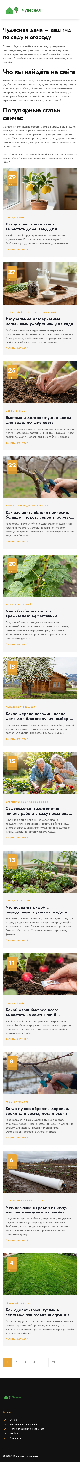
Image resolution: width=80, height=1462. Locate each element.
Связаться (15, 1438)
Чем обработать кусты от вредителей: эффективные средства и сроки (32, 613)
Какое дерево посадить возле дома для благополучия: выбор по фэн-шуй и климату (40, 716)
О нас (13, 1420)
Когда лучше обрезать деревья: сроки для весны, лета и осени (37, 1111)
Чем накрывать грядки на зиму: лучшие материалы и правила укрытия (37, 1210)
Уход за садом (17, 1102)
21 (53, 1362)
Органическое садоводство (27, 802)
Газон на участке (18, 1303)
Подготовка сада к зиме (24, 1201)
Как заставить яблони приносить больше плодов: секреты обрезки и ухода (39, 515)
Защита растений (19, 605)
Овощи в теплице (19, 901)
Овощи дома (15, 218)
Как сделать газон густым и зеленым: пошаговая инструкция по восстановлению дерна (38, 1312)
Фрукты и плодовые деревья (27, 506)
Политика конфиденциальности (27, 1429)
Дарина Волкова (17, 249)
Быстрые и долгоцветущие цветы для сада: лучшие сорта (38, 420)
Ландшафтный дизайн (22, 707)
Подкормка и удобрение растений (31, 312)
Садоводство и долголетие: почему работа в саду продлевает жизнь (39, 811)
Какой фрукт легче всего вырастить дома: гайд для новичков (31, 226)
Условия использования (23, 1424)
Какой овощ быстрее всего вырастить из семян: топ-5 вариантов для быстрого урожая (37, 1012)
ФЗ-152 (14, 1433)
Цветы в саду (15, 411)
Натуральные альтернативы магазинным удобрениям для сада (39, 321)
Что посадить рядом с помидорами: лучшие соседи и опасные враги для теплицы (36, 910)
